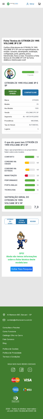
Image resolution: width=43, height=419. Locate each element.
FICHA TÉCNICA (21, 221)
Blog (4, 343)
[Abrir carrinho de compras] (39, 4)
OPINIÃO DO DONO (10, 221)
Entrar (32, 4)
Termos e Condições (11, 357)
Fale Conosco (8, 339)
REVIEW (33, 221)
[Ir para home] (12, 4)
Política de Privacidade (12, 353)
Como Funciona (9, 331)
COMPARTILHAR (30, 92)
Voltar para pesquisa (21, 269)
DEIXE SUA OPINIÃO (12, 92)
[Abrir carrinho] (3, 4)
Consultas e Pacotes (11, 327)
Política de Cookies (10, 349)
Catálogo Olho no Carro (13, 335)
